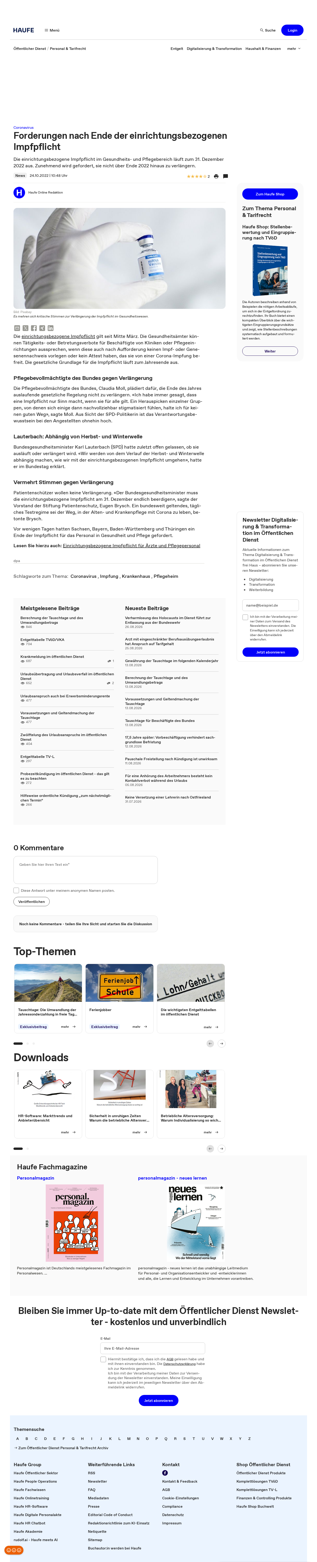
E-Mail (105, 1339)
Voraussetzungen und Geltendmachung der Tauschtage (57, 715)
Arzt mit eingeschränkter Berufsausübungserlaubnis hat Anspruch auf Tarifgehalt (169, 641)
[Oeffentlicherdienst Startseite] (25, 30)
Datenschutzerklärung (179, 1364)
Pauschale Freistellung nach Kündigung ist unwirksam (171, 759)
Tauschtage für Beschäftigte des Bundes (160, 720)
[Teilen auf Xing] (42, 328)
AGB (170, 1359)
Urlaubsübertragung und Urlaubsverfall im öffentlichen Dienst (67, 676)
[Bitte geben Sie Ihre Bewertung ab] (205, 176)
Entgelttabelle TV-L (37, 756)
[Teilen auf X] (25, 328)
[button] (292, 30)
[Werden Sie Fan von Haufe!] (165, 1473)
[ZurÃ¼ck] (210, 1043)
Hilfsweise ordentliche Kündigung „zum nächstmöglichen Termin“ (65, 797)
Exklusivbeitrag (33, 1026)
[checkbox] (16, 890)
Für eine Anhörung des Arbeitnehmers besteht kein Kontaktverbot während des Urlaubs (168, 778)
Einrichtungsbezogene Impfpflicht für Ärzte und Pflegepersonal (131, 545)
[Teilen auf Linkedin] (50, 328)
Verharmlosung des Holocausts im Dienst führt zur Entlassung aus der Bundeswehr (168, 620)
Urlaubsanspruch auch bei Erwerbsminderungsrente (65, 696)
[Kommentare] (225, 176)
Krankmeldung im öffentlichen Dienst (52, 656)
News (20, 175)
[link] (29, 48)
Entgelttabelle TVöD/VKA (42, 639)
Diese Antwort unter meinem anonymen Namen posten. (68, 890)
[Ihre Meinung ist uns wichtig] (13, 1550)
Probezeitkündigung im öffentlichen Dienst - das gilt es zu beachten (64, 776)
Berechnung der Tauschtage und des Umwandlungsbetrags (51, 620)
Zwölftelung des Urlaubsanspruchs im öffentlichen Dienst (63, 737)
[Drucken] (216, 176)
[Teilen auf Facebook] (34, 328)
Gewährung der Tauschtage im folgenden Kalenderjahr (171, 660)
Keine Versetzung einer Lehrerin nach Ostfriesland (168, 797)
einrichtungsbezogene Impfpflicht (58, 336)
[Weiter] (222, 1044)
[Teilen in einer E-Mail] (17, 328)
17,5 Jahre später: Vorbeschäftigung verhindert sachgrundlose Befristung (170, 739)
